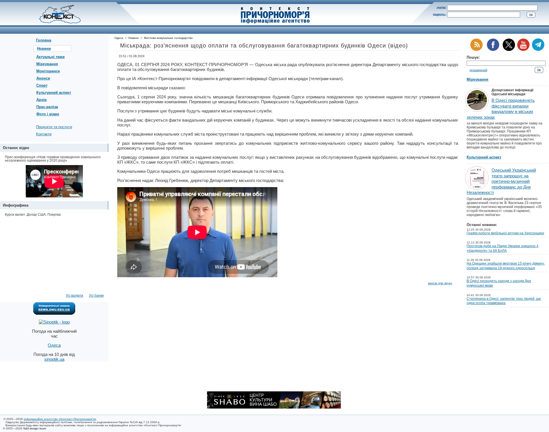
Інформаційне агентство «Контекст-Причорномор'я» (60, 419)
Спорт (41, 85)
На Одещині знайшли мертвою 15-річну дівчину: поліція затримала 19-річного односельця (506, 265)
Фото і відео (47, 114)
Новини (44, 48)
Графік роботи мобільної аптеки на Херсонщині (505, 233)
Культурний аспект (53, 92)
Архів (41, 100)
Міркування (47, 64)
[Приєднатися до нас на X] (508, 49)
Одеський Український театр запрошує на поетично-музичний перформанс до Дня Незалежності (501, 181)
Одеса (118, 37)
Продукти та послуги (54, 127)
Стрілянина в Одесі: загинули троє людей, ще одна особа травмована (504, 301)
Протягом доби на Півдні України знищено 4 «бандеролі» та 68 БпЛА (502, 248)
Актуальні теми (50, 57)
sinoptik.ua (54, 359)
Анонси (43, 78)
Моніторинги (48, 71)
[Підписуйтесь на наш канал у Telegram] (538, 49)
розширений (478, 70)
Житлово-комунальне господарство (168, 37)
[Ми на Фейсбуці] (493, 49)
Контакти (43, 134)
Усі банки (96, 296)
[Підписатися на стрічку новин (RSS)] (476, 49)
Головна (43, 40)
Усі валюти (74, 296)
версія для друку (440, 283)
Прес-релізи (47, 107)
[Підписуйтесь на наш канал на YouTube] (523, 49)
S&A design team (34, 428)
